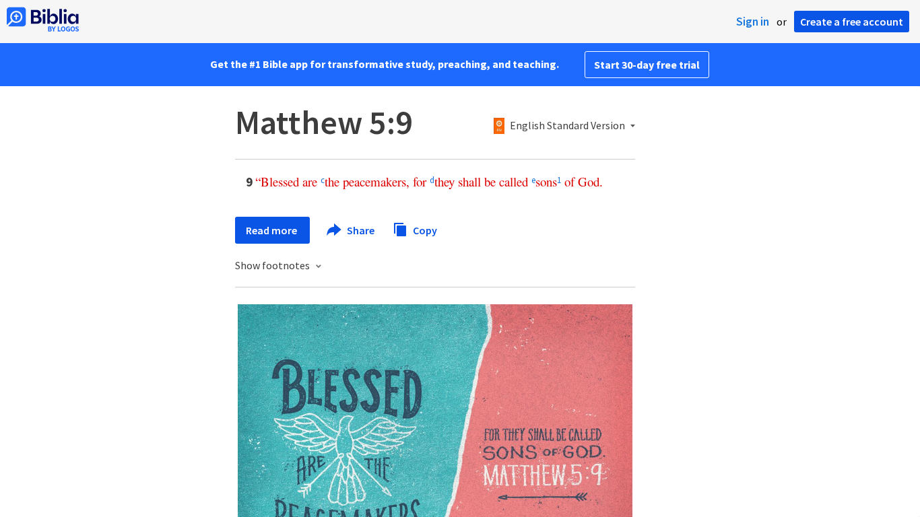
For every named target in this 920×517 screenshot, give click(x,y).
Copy (424, 229)
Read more (272, 230)
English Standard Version (567, 126)
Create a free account (851, 21)
